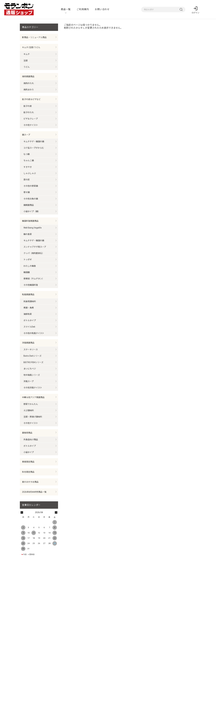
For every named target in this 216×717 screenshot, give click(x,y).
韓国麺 (27, 272)
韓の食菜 (28, 234)
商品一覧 (66, 9)
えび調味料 (29, 410)
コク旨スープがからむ (34, 148)
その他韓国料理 (31, 285)
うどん (27, 67)
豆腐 (26, 60)
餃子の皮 (28, 106)
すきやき (28, 167)
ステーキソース (31, 349)
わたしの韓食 (30, 266)
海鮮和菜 (28, 314)
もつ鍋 (27, 154)
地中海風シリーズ (32, 375)
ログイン (195, 13)
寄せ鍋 (27, 192)
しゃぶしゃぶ (30, 173)
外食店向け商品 (31, 439)
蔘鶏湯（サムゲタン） (34, 278)
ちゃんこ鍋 (29, 160)
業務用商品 (27, 433)
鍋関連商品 (29, 205)
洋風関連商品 (28, 343)
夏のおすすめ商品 (30, 482)
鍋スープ (26, 135)
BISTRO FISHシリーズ (33, 362)
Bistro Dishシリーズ (32, 356)
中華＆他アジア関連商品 (33, 397)
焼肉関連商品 (28, 76)
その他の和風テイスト (34, 333)
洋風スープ (29, 381)
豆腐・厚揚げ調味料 (33, 417)
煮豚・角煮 (29, 308)
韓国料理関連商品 (30, 221)
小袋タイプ (29, 452)
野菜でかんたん (31, 404)
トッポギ (28, 259)
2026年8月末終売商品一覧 (34, 492)
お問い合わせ (102, 9)
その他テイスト (31, 125)
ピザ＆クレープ (31, 119)
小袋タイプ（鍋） (32, 211)
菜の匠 (27, 179)
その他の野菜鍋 (31, 186)
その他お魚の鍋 (31, 199)
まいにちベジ (30, 368)
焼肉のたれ (29, 83)
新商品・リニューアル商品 (34, 37)
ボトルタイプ (30, 320)
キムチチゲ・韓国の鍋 (34, 141)
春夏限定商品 (28, 462)
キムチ (27, 54)
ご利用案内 (83, 9)
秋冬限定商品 (28, 472)
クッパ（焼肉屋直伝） (34, 253)
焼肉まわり (29, 89)
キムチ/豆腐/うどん (31, 47)
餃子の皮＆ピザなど (31, 99)
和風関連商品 (28, 294)
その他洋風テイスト (33, 387)
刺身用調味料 (30, 301)
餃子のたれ (29, 112)
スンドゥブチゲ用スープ (35, 247)
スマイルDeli (29, 327)
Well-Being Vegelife (33, 228)
